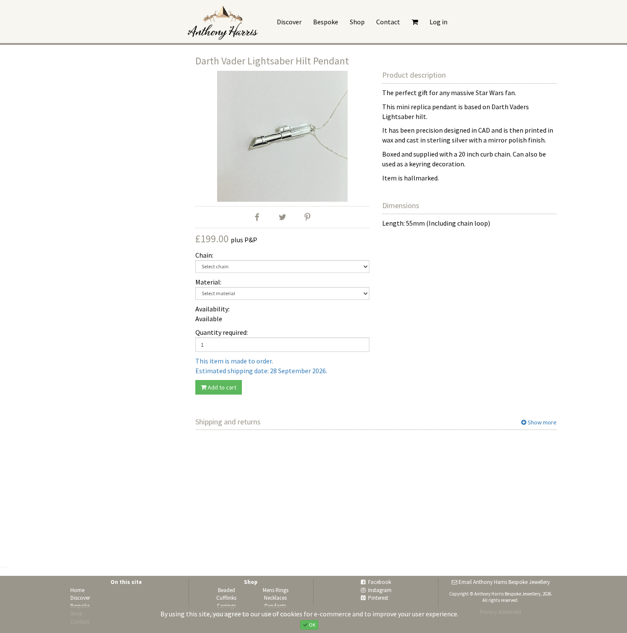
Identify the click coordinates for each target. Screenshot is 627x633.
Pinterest (378, 597)
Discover (289, 21)
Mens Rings (275, 590)
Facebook (379, 582)
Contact (388, 21)
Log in (438, 21)
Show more (541, 422)
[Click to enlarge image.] (282, 136)
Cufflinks (226, 597)
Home (77, 590)
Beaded (226, 590)
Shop (357, 21)
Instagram (380, 590)
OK (312, 624)
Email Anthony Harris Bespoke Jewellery (504, 582)
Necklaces (275, 597)
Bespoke (325, 21)
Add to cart (221, 387)
